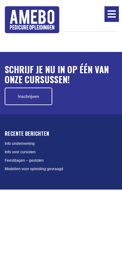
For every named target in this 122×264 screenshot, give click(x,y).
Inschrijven (28, 96)
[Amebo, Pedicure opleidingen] (32, 19)
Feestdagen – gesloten (24, 160)
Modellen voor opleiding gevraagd (34, 169)
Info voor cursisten (20, 152)
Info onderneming (20, 143)
